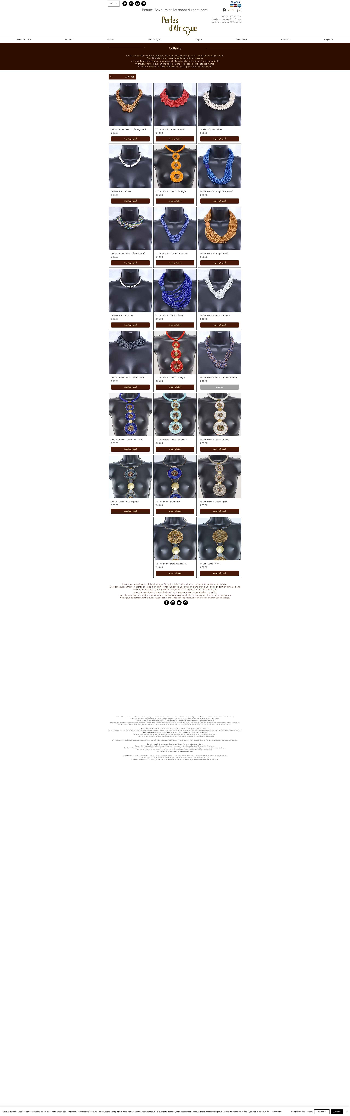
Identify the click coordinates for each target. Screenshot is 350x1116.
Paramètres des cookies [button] (301, 1111)
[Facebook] (124, 3)
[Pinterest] (143, 3)
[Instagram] (131, 3)
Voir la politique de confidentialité (267, 1111)
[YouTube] (137, 3)
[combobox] (122, 77)
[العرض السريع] (219, 104)
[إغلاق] (346, 1111)
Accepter (337, 1111)
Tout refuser (322, 1111)
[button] (239, 9)
